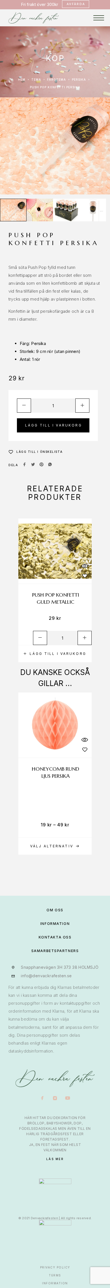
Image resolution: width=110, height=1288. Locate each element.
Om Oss (55, 910)
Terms (55, 1275)
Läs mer (55, 1159)
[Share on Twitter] (33, 465)
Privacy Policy (55, 1267)
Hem (21, 79)
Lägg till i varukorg (53, 425)
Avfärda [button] (76, 4)
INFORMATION (55, 923)
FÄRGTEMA (56, 79)
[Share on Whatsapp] (50, 465)
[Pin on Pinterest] (41, 465)
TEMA (36, 79)
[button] (55, 653)
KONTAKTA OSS (55, 937)
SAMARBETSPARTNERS (55, 951)
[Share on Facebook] (24, 465)
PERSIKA (79, 79)
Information (55, 1283)
